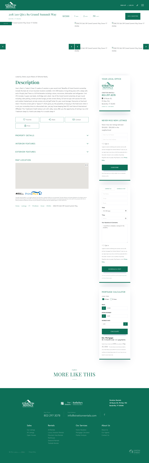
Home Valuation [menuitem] (81, 430)
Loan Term (105, 296)
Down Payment (106, 312)
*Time (103, 215)
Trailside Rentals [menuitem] (53, 443)
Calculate (115, 331)
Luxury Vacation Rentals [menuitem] (56, 432)
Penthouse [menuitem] (51, 438)
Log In (131, 5)
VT (29, 206)
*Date (103, 207)
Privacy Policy (124, 275)
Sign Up (123, 5)
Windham (35, 206)
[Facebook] (104, 414)
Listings (23, 206)
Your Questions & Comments (110, 222)
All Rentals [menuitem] (51, 430)
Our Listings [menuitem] (31, 430)
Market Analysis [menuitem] (81, 435)
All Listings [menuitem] (30, 432)
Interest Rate (106, 320)
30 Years (106, 299)
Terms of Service (106, 278)
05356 (48, 206)
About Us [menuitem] (105, 430)
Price (103, 304)
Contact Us (104, 106)
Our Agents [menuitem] (105, 432)
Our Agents (111, 106)
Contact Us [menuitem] (105, 435)
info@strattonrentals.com (82, 415)
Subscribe (115, 167)
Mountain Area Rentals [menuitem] (55, 435)
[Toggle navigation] (142, 5)
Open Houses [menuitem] (31, 435)
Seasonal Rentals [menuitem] (53, 440)
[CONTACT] (132, 16)
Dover (42, 206)
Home (17, 206)
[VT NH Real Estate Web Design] (134, 452)
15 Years (114, 299)
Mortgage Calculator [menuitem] (83, 432)
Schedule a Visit (121, 188)
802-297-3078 (109, 95)
